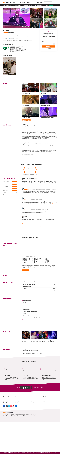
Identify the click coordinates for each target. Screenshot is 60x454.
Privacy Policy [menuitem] (5, 402)
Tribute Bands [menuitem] (18, 400)
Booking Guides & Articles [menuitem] (47, 398)
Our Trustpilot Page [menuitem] (6, 400)
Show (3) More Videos (26, 120)
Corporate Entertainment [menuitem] (32, 398)
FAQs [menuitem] (4, 398)
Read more (53, 193)
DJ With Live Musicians (28, 40)
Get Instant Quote (25, 270)
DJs (5, 40)
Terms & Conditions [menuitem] (6, 401)
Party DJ (21, 40)
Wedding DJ (12, 38)
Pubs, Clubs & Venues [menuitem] (32, 402)
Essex (17, 38)
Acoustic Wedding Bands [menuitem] (19, 399)
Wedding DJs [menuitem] (17, 401)
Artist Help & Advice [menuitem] (46, 400)
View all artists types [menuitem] (19, 402)
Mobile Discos (16, 40)
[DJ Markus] (26, 335)
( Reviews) (8, 32)
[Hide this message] (55, 452)
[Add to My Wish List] (55, 9)
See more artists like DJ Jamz (26, 345)
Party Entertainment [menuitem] (32, 399)
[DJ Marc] (35, 335)
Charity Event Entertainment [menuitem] (33, 401)
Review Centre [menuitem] (5, 399)
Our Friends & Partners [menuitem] (46, 401)
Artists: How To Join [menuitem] (46, 399)
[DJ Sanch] (43, 335)
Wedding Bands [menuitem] (18, 398)
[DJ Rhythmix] (52, 335)
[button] (39, 284)
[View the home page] (9, 2)
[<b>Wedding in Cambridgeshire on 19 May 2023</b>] (9, 66)
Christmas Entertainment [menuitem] (32, 400)
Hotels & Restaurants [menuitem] (32, 403)
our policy (52, 452)
